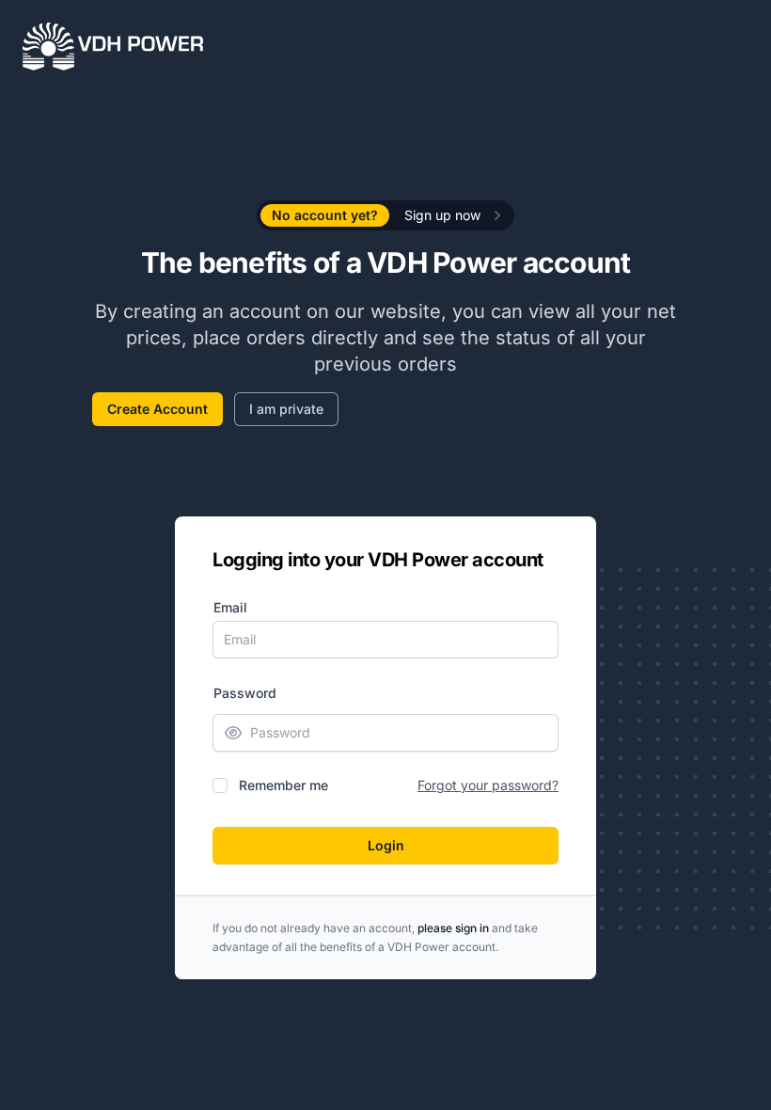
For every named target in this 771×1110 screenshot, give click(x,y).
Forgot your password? (488, 785)
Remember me (283, 785)
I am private (286, 409)
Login (386, 845)
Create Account (157, 409)
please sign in (453, 928)
